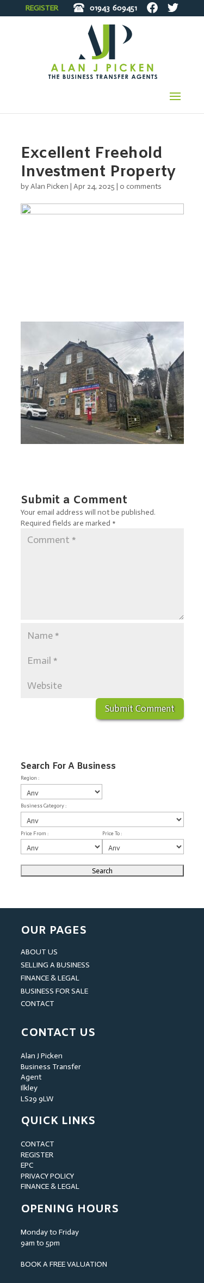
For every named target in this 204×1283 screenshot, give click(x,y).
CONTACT (37, 1003)
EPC (27, 1165)
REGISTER (42, 8)
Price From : (34, 833)
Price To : (112, 833)
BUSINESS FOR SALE (54, 991)
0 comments (141, 186)
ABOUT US (39, 952)
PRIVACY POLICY (47, 1176)
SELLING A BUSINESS (55, 965)
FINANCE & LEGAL (50, 978)
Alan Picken (49, 186)
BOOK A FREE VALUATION (64, 1264)
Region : (30, 778)
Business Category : (43, 806)
